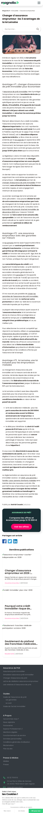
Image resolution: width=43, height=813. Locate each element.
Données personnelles (12, 739)
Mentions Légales (10, 732)
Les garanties (11, 700)
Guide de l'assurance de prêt (15, 697)
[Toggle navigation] (39, 3)
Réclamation (8, 745)
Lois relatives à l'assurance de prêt (17, 684)
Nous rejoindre (9, 722)
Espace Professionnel (12, 729)
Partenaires (8, 725)
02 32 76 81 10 (12, 777)
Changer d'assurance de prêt (15, 678)
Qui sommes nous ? (11, 719)
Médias (6, 761)
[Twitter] (10, 541)
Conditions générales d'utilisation (16, 742)
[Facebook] (5, 541)
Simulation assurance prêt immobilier (18, 674)
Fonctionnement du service (14, 735)
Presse (6, 764)
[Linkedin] (16, 541)
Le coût (9, 703)
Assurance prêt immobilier (14, 671)
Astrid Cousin (17, 504)
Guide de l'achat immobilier (14, 706)
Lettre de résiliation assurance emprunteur (20, 681)
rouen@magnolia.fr (15, 787)
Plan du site (7, 748)
